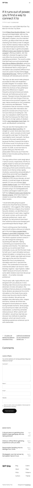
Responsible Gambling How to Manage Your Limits (12, 448)
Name (4, 383)
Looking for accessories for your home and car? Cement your (23, 337)
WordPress (28, 484)
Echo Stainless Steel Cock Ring (12, 129)
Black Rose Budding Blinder (16, 32)
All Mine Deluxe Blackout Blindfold (15, 62)
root (9, 22)
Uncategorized (15, 22)
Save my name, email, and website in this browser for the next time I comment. (17, 405)
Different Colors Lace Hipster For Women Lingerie (15, 52)
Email (4, 390)
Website (4, 398)
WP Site (5, 3)
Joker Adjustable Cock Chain (16, 121)
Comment (5, 364)
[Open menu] (30, 3)
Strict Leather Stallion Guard (14, 183)
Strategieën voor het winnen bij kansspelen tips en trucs (12, 455)
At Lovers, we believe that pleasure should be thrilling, (8, 337)
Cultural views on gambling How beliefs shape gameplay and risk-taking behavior (13, 434)
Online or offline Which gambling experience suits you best (13, 441)
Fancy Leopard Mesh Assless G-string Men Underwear (14, 232)
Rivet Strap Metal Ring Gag (15, 73)
